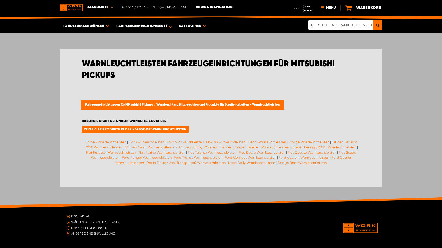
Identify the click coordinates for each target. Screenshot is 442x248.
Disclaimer (80, 216)
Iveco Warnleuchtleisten (267, 142)
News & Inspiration (214, 7)
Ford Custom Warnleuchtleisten (304, 157)
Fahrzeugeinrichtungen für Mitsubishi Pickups (119, 104)
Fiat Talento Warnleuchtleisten (212, 152)
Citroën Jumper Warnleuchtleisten (262, 147)
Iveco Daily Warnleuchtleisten (251, 163)
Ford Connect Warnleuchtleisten (250, 157)
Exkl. (309, 10)
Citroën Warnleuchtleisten (105, 142)
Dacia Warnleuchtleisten (225, 142)
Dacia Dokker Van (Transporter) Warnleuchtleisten (186, 163)
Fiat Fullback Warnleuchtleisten (111, 152)
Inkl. (309, 6)
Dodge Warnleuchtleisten (308, 142)
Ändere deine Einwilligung (93, 233)
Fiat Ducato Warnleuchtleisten (312, 152)
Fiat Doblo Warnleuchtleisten (262, 152)
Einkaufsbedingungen (89, 228)
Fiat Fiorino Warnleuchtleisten (161, 152)
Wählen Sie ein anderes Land (95, 222)
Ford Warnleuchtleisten (185, 142)
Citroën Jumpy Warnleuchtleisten (205, 147)
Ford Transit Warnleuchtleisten (198, 157)
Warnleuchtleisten (266, 104)
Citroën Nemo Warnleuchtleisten (151, 147)
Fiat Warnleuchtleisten (146, 142)
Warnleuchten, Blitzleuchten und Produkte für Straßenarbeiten (203, 104)
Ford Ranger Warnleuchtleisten (147, 157)
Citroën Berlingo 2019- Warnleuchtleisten (323, 147)
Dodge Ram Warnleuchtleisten (302, 163)
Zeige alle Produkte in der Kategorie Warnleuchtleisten (135, 129)
